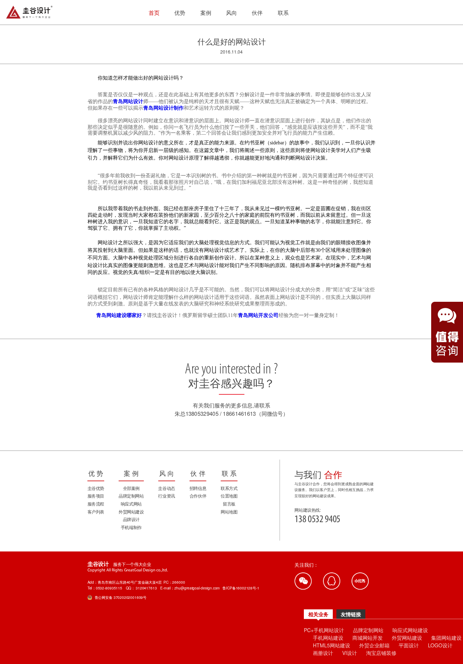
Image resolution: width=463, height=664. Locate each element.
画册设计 (323, 652)
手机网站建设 (328, 637)
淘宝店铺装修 (381, 652)
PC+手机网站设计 (324, 630)
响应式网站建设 (410, 630)
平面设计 (409, 645)
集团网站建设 (446, 637)
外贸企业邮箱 (374, 645)
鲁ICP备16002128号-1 (240, 588)
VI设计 (349, 652)
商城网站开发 (367, 637)
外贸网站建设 (407, 637)
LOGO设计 (440, 645)
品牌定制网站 (368, 630)
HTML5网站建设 (331, 645)
